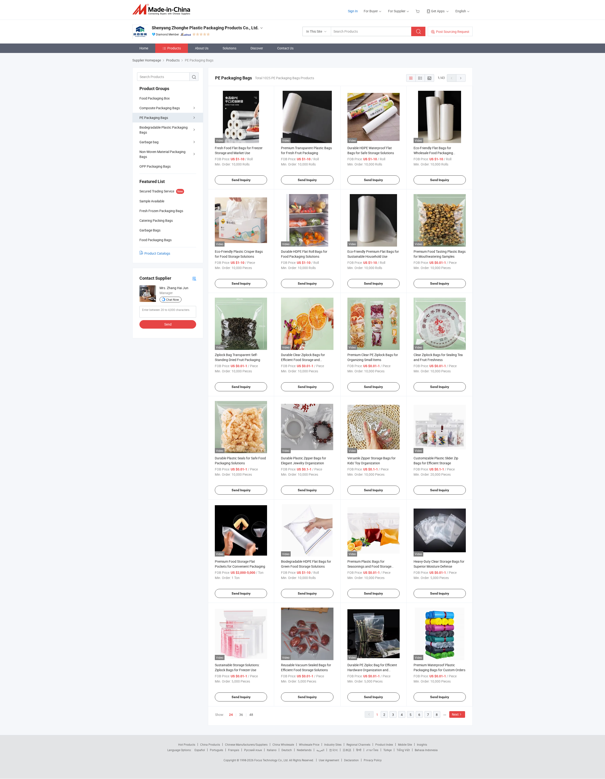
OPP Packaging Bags (155, 166)
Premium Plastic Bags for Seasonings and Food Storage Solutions (369, 566)
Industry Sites (332, 744)
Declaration (351, 760)
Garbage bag (149, 142)
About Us (201, 48)
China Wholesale (283, 744)
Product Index (384, 744)
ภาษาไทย (372, 750)
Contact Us (285, 48)
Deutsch (286, 750)
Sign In (353, 11)
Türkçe (387, 750)
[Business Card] (194, 278)
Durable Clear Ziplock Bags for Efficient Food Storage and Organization (303, 360)
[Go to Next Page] (460, 78)
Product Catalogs (157, 253)
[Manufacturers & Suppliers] (162, 9)
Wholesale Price (309, 744)
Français (233, 750)
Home (143, 48)
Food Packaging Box (154, 98)
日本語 (347, 750)
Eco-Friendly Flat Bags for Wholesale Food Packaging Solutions (433, 153)
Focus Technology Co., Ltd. (271, 760)
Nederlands (304, 750)
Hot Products (186, 744)
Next (455, 714)
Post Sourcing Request (452, 31)
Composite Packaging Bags (159, 108)
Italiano (272, 750)
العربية (320, 750)
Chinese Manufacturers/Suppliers (246, 744)
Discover (257, 48)
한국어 (333, 750)
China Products (210, 744)
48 (251, 714)
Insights (422, 744)
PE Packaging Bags (153, 117)
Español (199, 750)
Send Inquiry (241, 180)
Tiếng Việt (403, 750)
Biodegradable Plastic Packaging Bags (163, 130)
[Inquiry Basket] (418, 11)
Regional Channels (358, 744)
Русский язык (253, 750)
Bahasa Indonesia (426, 750)
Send (168, 324)
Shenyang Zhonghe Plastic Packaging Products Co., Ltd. (205, 27)
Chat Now (172, 299)
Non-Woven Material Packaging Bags (162, 154)
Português (216, 750)
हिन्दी (358, 750)
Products (174, 48)
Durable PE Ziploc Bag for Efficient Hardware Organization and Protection (372, 670)
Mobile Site (405, 744)
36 (241, 714)
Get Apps (437, 11)
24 (231, 715)
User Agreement (329, 760)
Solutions (229, 48)
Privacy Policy (373, 760)
